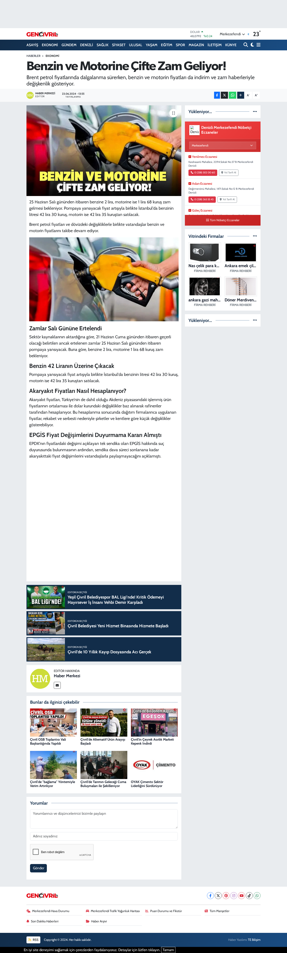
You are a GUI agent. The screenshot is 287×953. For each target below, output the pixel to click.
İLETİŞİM (215, 45)
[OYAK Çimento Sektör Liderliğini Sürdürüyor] (154, 764)
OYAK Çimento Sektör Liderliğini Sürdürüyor (147, 784)
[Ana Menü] (258, 45)
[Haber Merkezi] (40, 678)
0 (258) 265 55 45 (203, 199)
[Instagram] (233, 895)
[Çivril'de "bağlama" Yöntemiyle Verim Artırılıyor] (53, 764)
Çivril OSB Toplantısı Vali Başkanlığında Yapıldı (48, 741)
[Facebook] (210, 895)
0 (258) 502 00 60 (204, 172)
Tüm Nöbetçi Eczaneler (225, 220)
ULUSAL (135, 45)
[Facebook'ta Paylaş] (217, 95)
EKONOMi (52, 56)
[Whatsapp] (257, 895)
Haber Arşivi (99, 921)
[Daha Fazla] (240, 95)
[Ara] (246, 45)
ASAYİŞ (32, 45)
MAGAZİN (196, 45)
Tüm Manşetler (219, 911)
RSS (35, 940)
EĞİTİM (166, 45)
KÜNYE (231, 45)
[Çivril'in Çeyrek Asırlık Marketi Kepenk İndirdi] (154, 722)
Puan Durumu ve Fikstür (166, 911)
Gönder (38, 868)
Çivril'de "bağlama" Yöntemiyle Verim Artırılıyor (52, 784)
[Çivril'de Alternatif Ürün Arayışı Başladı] (103, 722)
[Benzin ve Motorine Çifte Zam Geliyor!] (103, 150)
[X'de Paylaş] (224, 95)
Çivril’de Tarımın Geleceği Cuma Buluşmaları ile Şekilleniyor (103, 784)
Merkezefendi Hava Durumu (50, 911)
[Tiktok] (249, 895)
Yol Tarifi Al (230, 172)
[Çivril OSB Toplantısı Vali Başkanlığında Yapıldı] (53, 722)
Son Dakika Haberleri (44, 921)
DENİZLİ (86, 45)
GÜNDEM (69, 45)
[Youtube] (241, 895)
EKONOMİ (50, 45)
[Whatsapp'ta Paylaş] (232, 95)
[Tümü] (255, 111)
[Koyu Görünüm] (252, 45)
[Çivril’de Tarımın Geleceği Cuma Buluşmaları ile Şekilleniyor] (103, 764)
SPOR (180, 45)
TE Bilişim (254, 940)
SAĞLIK (102, 45)
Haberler (33, 56)
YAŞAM (151, 45)
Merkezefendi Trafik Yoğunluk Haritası (115, 911)
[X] (218, 895)
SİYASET (118, 45)
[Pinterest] (225, 895)
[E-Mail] (57, 685)
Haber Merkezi (67, 675)
